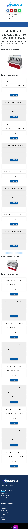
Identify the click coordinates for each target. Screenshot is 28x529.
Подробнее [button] (14, 95)
